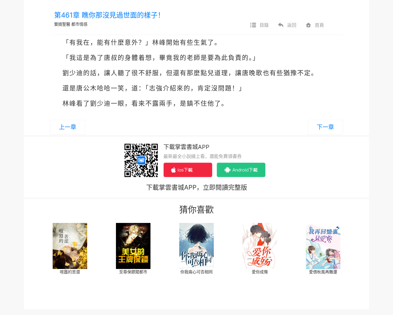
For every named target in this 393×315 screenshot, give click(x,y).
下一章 (325, 127)
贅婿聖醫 (62, 24)
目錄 (264, 25)
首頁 (319, 25)
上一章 (67, 127)
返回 (291, 25)
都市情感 (79, 24)
